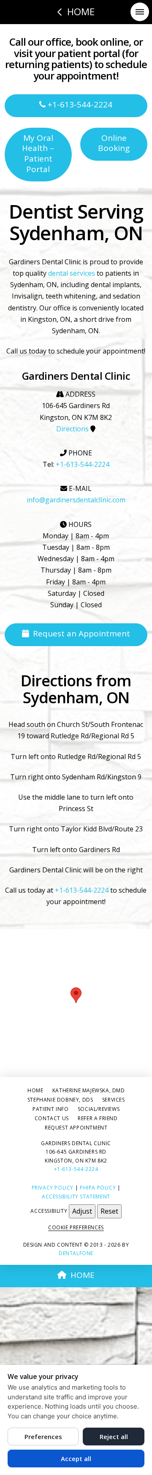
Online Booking (114, 143)
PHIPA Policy (98, 1187)
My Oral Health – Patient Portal (38, 153)
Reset (109, 1211)
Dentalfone (76, 1253)
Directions (72, 428)
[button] (139, 12)
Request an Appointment (81, 633)
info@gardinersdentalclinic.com (76, 499)
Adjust (82, 1211)
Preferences (43, 1436)
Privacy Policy (52, 1187)
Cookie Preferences (76, 1227)
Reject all (114, 1436)
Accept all (76, 1458)
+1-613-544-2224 (79, 104)
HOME (83, 1274)
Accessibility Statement (76, 1196)
